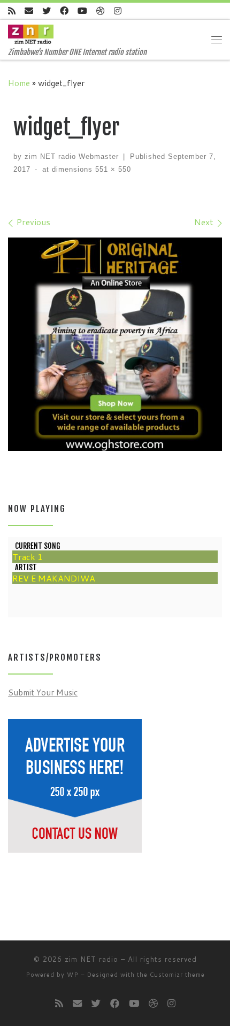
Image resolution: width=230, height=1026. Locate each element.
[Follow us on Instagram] (117, 11)
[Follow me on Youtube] (82, 11)
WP (73, 974)
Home (19, 83)
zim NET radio (91, 959)
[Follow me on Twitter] (46, 11)
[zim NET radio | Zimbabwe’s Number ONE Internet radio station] (30, 34)
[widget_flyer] (115, 344)
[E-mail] (29, 11)
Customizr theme (177, 974)
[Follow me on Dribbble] (100, 11)
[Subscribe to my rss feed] (12, 11)
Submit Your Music (43, 692)
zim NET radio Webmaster (72, 156)
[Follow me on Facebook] (64, 11)
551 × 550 (112, 169)
